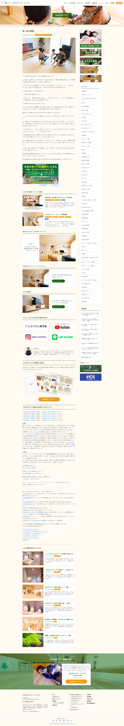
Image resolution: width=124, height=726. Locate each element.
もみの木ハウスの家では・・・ (90, 131)
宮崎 (67, 720)
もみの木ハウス (86, 167)
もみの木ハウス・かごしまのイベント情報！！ (35, 520)
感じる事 (85, 182)
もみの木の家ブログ (28, 497)
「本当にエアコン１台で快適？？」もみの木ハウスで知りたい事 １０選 (91, 320)
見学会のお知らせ (87, 207)
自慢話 (84, 153)
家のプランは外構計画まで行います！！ (91, 344)
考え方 (84, 272)
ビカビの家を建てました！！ (30, 501)
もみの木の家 (72, 3)
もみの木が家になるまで (76, 698)
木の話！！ (85, 171)
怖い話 (84, 246)
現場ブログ (26, 508)
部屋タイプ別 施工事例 (58, 702)
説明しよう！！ (86, 294)
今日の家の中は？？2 (28, 504)
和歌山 (63, 720)
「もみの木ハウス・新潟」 (48, 411)
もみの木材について (75, 700)
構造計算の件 (86, 156)
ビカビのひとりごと (87, 124)
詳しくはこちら (57, 281)
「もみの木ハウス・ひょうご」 (49, 416)
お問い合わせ (90, 698)
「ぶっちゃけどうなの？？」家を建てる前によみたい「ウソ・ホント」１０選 (91, 314)
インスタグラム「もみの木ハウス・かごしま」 (35, 531)
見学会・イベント (56, 698)
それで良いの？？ (87, 128)
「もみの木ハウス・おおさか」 (49, 413)
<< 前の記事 (43, 185)
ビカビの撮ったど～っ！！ (30, 493)
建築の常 (85, 91)
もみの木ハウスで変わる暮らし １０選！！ (91, 325)
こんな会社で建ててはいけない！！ (43, 34)
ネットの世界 (86, 269)
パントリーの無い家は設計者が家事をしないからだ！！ (91, 348)
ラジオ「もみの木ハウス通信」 (90, 280)
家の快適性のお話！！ (88, 357)
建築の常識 (85, 228)
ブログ (106, 3)
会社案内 (112, 3)
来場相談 (119, 3)
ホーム (65, 3)
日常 (84, 103)
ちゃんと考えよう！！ (88, 113)
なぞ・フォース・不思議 (89, 262)
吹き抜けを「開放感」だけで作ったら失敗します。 (91, 334)
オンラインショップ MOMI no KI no (40, 431)
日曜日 (84, 117)
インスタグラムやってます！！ (31, 529)
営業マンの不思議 (87, 142)
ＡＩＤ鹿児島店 (27, 473)
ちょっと (85, 250)
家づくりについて (87, 94)
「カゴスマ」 (39, 476)
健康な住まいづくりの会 (30, 438)
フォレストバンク (31, 433)
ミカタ (74, 723)
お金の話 (85, 203)
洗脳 (84, 253)
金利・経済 (85, 192)
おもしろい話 (86, 232)
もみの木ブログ (55, 696)
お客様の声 (94, 3)
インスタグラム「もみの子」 (30, 535)
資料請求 (89, 701)
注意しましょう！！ (87, 290)
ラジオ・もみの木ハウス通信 (90, 243)
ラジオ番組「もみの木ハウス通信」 (90, 258)
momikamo (26, 540)
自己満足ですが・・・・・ (30, 516)
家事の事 (85, 301)
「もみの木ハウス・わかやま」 (49, 418)
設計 (84, 149)
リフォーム (85, 221)
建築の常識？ (86, 218)
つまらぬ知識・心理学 (88, 210)
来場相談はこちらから (75, 681)
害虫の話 (85, 287)
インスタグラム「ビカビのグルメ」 (32, 533)
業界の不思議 (86, 160)
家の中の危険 (86, 239)
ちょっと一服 (86, 139)
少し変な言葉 (86, 225)
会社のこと (85, 174)
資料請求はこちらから (48, 399)
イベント (101, 3)
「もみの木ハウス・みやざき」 (49, 420)
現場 (84, 196)
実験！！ (34, 467)
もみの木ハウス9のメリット (77, 696)
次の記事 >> (55, 185)
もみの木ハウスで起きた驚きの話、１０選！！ (90, 330)
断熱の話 (85, 235)
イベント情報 (119, 708)
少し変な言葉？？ (87, 283)
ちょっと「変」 (86, 146)
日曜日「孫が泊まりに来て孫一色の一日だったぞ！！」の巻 (91, 353)
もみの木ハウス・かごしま (20, 3)
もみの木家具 (74, 707)
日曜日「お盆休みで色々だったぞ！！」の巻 (90, 339)
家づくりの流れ (74, 702)
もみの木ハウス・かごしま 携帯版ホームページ (36, 512)
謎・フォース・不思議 (88, 265)
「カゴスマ (26, 479)
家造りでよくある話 (87, 185)
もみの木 (85, 121)
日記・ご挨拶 (86, 164)
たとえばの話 (86, 298)
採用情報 (89, 696)
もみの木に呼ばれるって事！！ (90, 200)
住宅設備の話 (86, 106)
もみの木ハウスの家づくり (76, 694)
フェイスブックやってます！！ (31, 537)
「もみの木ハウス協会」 (29, 411)
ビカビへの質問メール (29, 484)
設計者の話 (85, 214)
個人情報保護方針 (91, 703)
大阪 (56, 720)
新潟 (53, 720)
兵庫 (60, 720)
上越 (71, 720)
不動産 (84, 135)
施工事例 (88, 3)
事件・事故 (85, 110)
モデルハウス (80, 3)
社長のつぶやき (86, 189)
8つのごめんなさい (74, 709)
